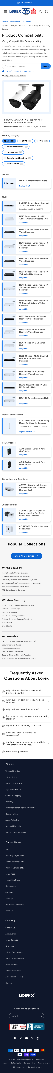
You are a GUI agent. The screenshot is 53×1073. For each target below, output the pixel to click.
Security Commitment (14, 958)
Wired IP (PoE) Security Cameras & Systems (19, 580)
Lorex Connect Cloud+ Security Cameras (18, 605)
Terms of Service (12, 771)
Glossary (9, 892)
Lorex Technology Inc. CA (25, 1060)
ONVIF (25, 141)
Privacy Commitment (14, 952)
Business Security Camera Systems (15, 576)
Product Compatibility (11, 22)
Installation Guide (12, 880)
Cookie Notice (11, 814)
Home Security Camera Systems (15, 573)
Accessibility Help (13, 826)
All (9, 141)
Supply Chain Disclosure (15, 832)
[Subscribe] (41, 1016)
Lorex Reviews (11, 964)
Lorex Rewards (11, 940)
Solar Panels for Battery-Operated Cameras (19, 658)
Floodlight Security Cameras (13, 616)
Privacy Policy (11, 777)
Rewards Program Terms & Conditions (21, 808)
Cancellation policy (35, 1067)
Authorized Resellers (14, 977)
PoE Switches (13, 152)
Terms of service (44, 1063)
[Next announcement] (48, 3)
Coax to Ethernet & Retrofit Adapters (16, 655)
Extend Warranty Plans (14, 862)
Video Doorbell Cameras (11, 609)
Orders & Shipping (13, 795)
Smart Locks (7, 626)
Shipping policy (19, 1067)
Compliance (10, 886)
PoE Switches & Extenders (12, 652)
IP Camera (27, 22)
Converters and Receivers (18, 158)
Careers (8, 983)
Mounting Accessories (11, 648)
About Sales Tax (12, 820)
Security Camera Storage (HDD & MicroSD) (19, 641)
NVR (42, 141)
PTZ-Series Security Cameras (13, 590)
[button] (5, 12)
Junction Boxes (14, 164)
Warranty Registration (14, 855)
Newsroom (10, 946)
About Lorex (10, 934)
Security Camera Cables (11, 645)
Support (8, 849)
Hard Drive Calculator (14, 904)
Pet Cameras (7, 622)
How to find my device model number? (19, 71)
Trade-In (9, 911)
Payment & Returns (13, 789)
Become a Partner (13, 970)
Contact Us (10, 928)
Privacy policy (29, 1063)
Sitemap (9, 898)
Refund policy (16, 1063)
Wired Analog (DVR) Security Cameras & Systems (21, 583)
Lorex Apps (10, 874)
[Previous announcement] (5, 3)
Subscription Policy (13, 783)
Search (46, 66)
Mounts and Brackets (16, 147)
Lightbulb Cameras (9, 612)
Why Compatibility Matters (15, 76)
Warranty (9, 802)
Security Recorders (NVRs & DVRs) (15, 587)
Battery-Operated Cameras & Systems (17, 619)
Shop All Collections (25, 556)
